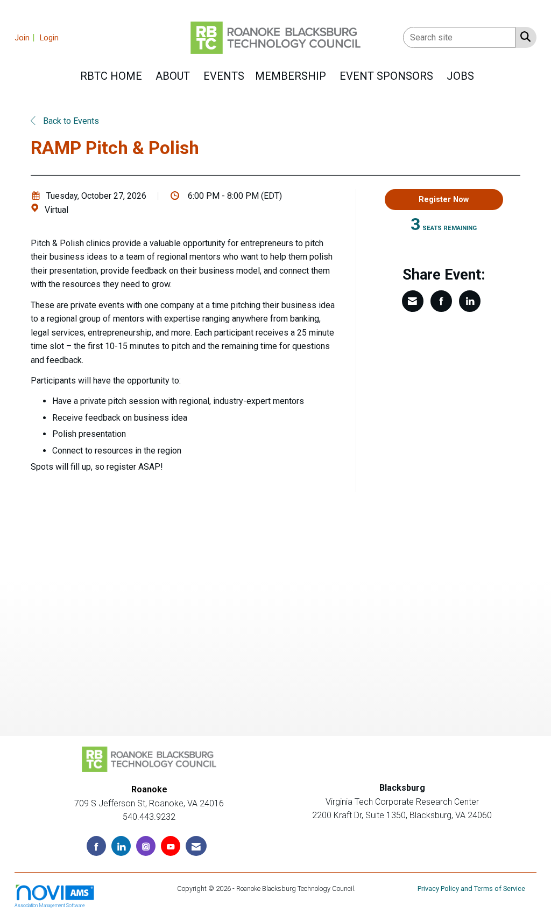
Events (223, 75)
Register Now (444, 199)
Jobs (460, 75)
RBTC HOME (111, 75)
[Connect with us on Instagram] (146, 846)
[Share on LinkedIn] (470, 301)
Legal (366, 888)
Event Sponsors (386, 75)
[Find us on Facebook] (96, 846)
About (173, 75)
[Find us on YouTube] (170, 846)
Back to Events (70, 121)
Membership (290, 75)
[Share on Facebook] (441, 301)
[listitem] (26, 37)
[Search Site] (523, 36)
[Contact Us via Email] (196, 846)
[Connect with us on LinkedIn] (121, 846)
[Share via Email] (412, 301)
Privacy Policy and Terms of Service (471, 888)
